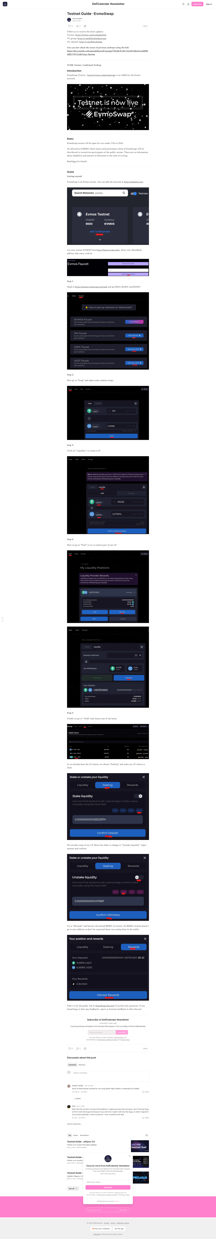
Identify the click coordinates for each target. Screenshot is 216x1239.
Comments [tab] (72, 1065)
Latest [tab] (75, 1135)
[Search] (183, 4)
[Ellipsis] (148, 1085)
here (74, 161)
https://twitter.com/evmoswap (101, 75)
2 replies (78, 1098)
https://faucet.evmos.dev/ (108, 250)
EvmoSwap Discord (105, 1005)
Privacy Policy (124, 1195)
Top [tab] (69, 1135)
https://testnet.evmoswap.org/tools (91, 287)
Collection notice (123, 1223)
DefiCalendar (77, 18)
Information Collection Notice (107, 1195)
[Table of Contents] (2, 619)
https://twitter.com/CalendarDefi (90, 35)
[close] (129, 1156)
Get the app (119, 1229)
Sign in (209, 4)
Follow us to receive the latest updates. (82, 1145)
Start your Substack (102, 1229)
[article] (108, 1146)
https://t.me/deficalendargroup (92, 38)
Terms (113, 1223)
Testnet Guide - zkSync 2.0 (81, 1141)
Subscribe (197, 4)
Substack (96, 1234)
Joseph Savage (77, 1085)
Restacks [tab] (82, 1065)
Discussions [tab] (84, 1135)
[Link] (64, 70)
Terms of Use (119, 1193)
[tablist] (77, 1065)
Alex (73, 1106)
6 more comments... (74, 1124)
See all (71, 1188)
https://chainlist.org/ (133, 182)
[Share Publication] (188, 4)
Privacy (106, 1223)
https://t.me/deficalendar (90, 42)
